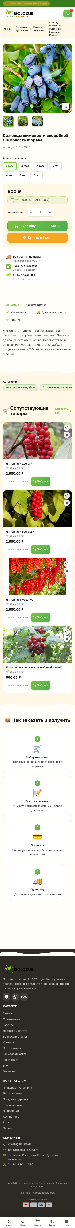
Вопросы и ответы (15, 1036)
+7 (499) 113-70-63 (19, 1144)
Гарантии (9, 1025)
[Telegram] (6, 997)
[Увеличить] (65, 106)
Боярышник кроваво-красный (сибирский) (34, 667)
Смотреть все (61, 411)
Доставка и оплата (15, 1031)
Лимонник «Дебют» (19, 463)
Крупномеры (11, 1116)
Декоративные (12, 1093)
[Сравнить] (67, 435)
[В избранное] (67, 428)
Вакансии (9, 1071)
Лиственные (11, 1111)
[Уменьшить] (31, 212)
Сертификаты (12, 1048)
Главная (7, 28)
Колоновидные (12, 1105)
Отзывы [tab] (13, 320)
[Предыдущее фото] (10, 78)
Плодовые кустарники (22, 29)
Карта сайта (10, 1060)
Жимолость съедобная (39, 29)
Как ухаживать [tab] (18, 312)
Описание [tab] (12, 305)
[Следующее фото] (65, 78)
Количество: (15, 212)
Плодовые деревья (15, 1099)
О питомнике (11, 1019)
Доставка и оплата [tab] (51, 312)
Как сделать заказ (15, 1054)
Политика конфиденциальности (37, 1192)
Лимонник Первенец (19, 599)
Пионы (7, 1128)
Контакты (9, 1042)
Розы (6, 1122)
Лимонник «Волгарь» (20, 531)
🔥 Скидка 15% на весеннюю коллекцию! (26, 3)
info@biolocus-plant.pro (23, 1150)
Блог (6, 1065)
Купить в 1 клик (20, 481)
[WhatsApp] (15, 997)
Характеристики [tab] (36, 305)
